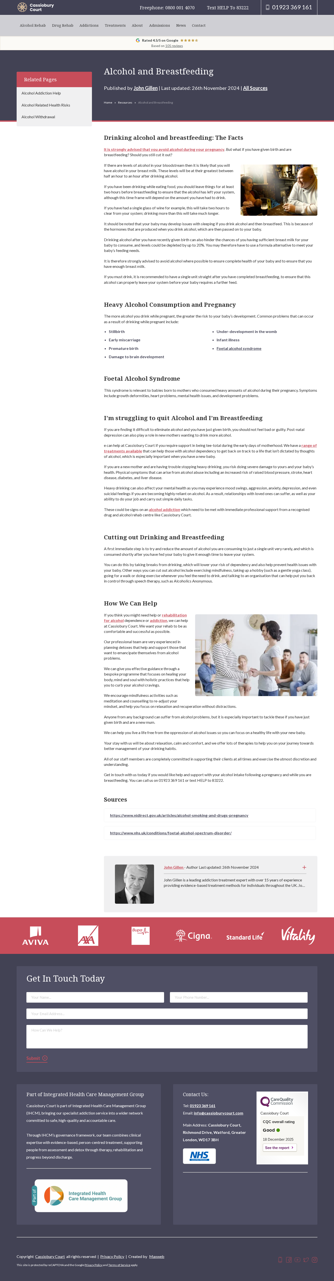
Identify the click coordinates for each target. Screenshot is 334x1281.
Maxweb (156, 1256)
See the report (277, 1148)
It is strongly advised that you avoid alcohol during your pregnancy (164, 149)
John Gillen (146, 88)
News (181, 25)
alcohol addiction (164, 509)
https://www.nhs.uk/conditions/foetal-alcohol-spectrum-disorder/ (171, 832)
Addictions (89, 25)
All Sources (255, 88)
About (137, 25)
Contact (199, 25)
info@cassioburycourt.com (218, 1113)
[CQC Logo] (276, 1106)
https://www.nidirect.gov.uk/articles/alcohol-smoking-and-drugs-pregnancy (179, 815)
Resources (125, 102)
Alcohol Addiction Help (41, 93)
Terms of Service (119, 1265)
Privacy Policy (112, 1256)
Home (108, 102)
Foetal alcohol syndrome (239, 348)
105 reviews (174, 46)
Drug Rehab (62, 25)
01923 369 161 (202, 1105)
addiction (158, 620)
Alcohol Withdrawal (38, 116)
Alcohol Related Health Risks (46, 105)
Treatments (115, 25)
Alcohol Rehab (33, 25)
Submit (33, 1058)
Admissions (159, 25)
